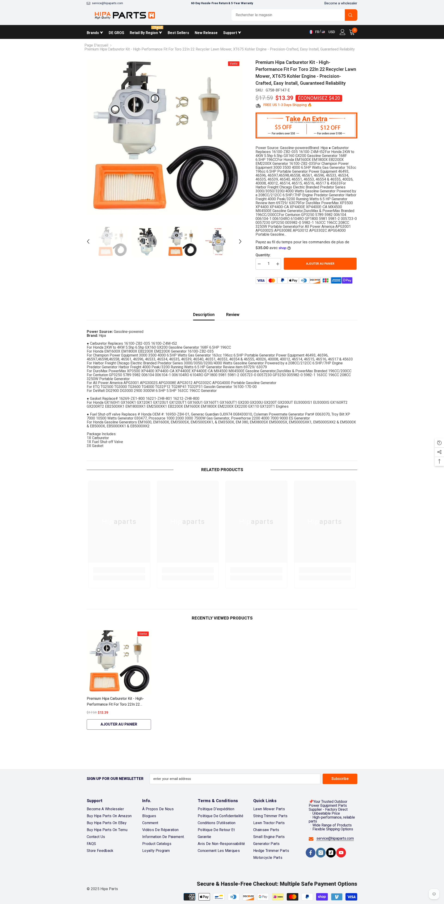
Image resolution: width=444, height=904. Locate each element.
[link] (119, 570)
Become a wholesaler (340, 3)
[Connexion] (342, 32)
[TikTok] (331, 852)
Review (232, 315)
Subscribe (340, 779)
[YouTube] (341, 852)
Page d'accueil (96, 45)
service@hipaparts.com (107, 3)
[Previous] (88, 241)
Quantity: (263, 255)
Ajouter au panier (321, 264)
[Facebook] (310, 852)
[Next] (240, 241)
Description (204, 315)
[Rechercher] (294, 15)
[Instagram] (321, 852)
